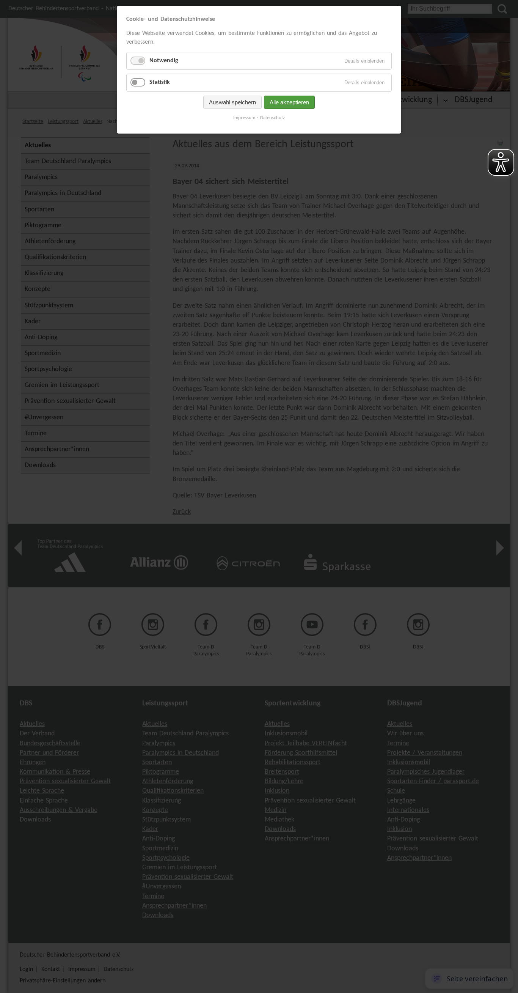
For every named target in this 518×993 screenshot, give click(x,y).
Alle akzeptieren (289, 102)
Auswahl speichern (232, 102)
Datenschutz (272, 117)
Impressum (244, 117)
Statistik (159, 82)
